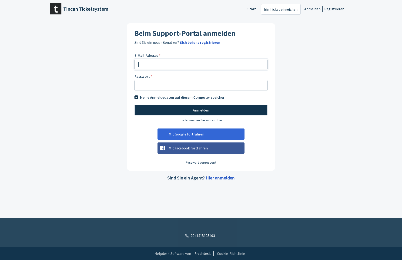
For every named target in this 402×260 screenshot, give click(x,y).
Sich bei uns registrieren (200, 42)
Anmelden (312, 9)
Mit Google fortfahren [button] (186, 134)
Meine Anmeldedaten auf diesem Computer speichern (183, 97)
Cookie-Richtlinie (231, 253)
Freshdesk (202, 253)
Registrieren (334, 9)
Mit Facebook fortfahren (188, 148)
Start (252, 9)
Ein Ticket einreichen (281, 9)
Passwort (143, 76)
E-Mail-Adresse (147, 55)
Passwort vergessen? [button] (201, 162)
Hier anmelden (220, 178)
